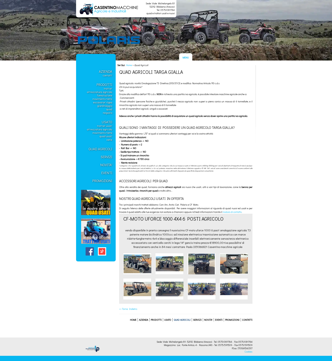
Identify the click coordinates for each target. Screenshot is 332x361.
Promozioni (102, 180)
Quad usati (105, 136)
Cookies (248, 351)
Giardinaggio (104, 106)
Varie (109, 139)
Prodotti (104, 84)
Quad (109, 109)
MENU (186, 57)
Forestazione (104, 95)
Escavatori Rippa (102, 102)
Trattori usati (104, 126)
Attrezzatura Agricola (99, 92)
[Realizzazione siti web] (90, 351)
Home (129, 65)
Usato (107, 122)
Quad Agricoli (100, 149)
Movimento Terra (102, 99)
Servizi (106, 157)
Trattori (108, 88)
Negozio (107, 112)
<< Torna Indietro (128, 309)
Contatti (107, 75)
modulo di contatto (232, 212)
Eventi (106, 172)
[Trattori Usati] (95, 244)
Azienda (105, 71)
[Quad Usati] (95, 215)
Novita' (106, 165)
